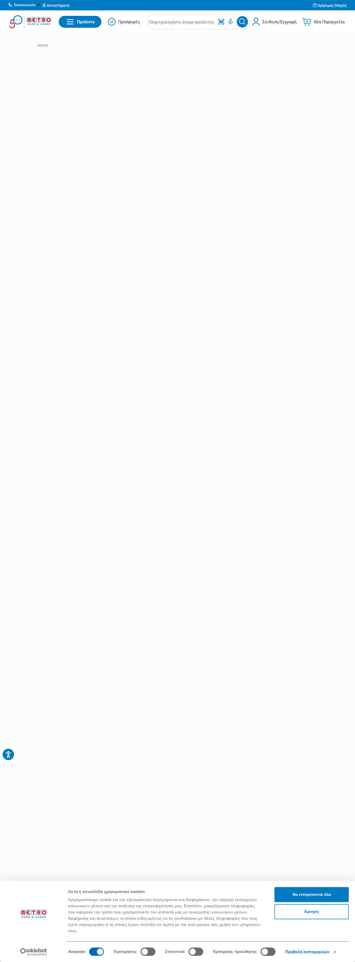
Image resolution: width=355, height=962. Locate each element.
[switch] (148, 951)
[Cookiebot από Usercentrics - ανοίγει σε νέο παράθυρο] (33, 952)
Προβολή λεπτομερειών (307, 952)
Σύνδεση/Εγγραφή (279, 21)
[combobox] (182, 22)
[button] (24, 5)
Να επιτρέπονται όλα (312, 894)
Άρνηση (311, 911)
